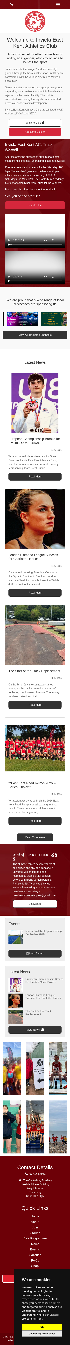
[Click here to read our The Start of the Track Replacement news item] (35, 635)
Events (35, 1249)
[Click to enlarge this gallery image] (12, 1068)
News (35, 1244)
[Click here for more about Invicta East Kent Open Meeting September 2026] (15, 936)
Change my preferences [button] (42, 1333)
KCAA (19, 113)
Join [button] (35, 1227)
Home (35, 1216)
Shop (35, 1266)
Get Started (35, 903)
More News (33, 1029)
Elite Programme (35, 1238)
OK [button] (42, 1326)
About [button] (35, 1222)
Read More (35, 476)
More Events (36, 953)
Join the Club (34, 122)
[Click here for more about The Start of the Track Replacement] (15, 1016)
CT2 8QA (38, 1196)
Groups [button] (35, 1233)
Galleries (35, 1255)
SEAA (32, 113)
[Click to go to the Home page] (35, 21)
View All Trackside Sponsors (35, 335)
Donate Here (35, 205)
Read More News (35, 837)
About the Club (33, 131)
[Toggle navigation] (58, 4)
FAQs (35, 1260)
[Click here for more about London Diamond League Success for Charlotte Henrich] (15, 1000)
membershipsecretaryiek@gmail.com (34, 895)
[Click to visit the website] (18, 318)
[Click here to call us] (11, 4)
